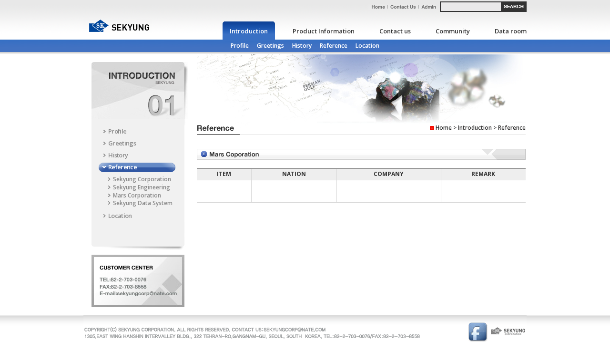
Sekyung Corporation (142, 179)
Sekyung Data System (143, 203)
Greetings (270, 46)
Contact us (395, 31)
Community (453, 31)
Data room (511, 31)
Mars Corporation (137, 195)
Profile (240, 46)
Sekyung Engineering (141, 187)
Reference (333, 46)
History (302, 46)
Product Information (324, 31)
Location (367, 46)
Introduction (249, 31)
